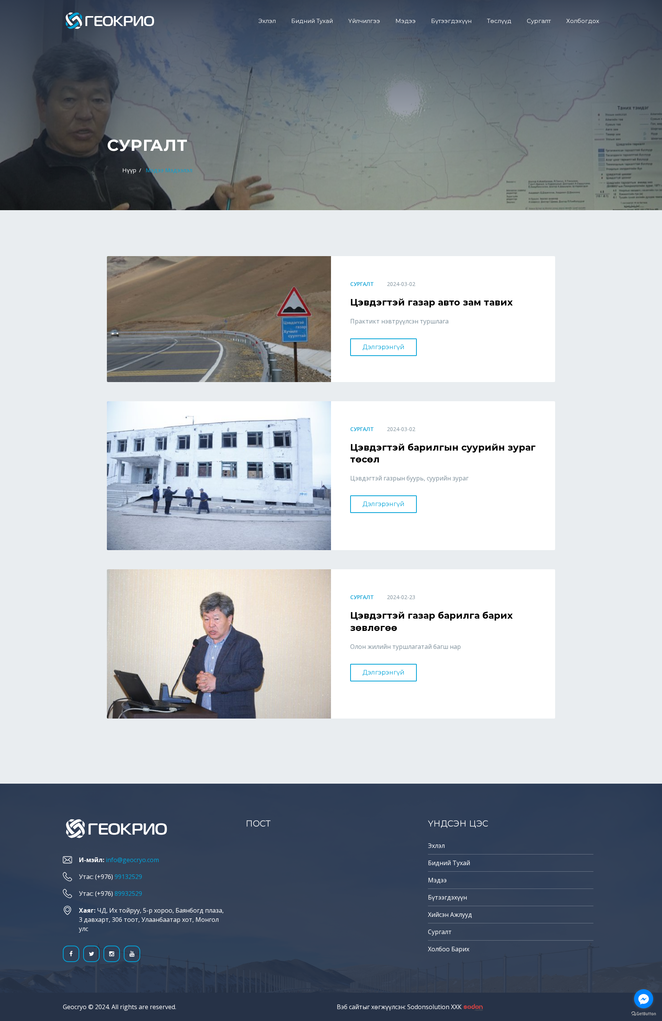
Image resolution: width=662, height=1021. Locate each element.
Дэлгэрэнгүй (383, 347)
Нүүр (129, 170)
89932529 (128, 893)
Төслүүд (499, 21)
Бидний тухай (312, 21)
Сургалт (539, 21)
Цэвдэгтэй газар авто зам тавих (431, 302)
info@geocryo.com (132, 860)
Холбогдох (582, 21)
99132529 (128, 876)
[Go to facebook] (643, 998)
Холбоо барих (448, 949)
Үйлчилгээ (364, 21)
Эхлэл (267, 21)
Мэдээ (405, 21)
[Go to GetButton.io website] (643, 1013)
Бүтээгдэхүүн (451, 21)
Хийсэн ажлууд (450, 914)
